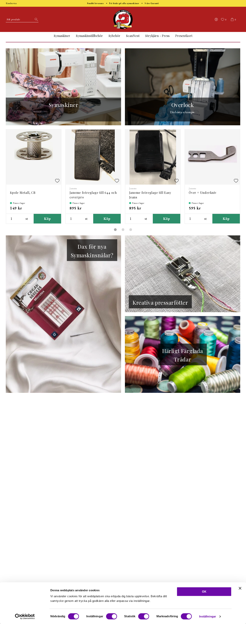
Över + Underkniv (203, 193)
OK (204, 591)
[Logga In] (216, 19)
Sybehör (114, 36)
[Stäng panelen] (240, 588)
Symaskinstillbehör (89, 36)
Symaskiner (62, 36)
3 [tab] (131, 229)
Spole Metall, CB (23, 193)
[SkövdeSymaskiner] (123, 19)
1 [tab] (115, 229)
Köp (47, 218)
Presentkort (183, 36)
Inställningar (207, 616)
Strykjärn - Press (157, 36)
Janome (73, 188)
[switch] (111, 616)
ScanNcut (133, 36)
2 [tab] (123, 229)
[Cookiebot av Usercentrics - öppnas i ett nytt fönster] (25, 616)
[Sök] (35, 19)
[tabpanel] (33, 176)
